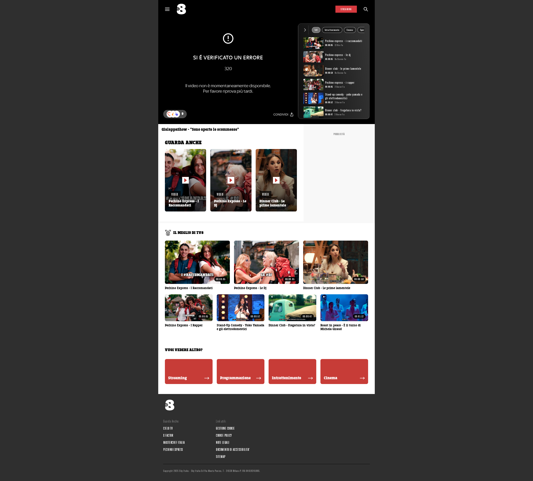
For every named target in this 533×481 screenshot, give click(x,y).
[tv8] (183, 9)
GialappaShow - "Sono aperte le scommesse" (200, 129)
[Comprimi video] (306, 30)
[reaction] (176, 114)
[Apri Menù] (170, 9)
